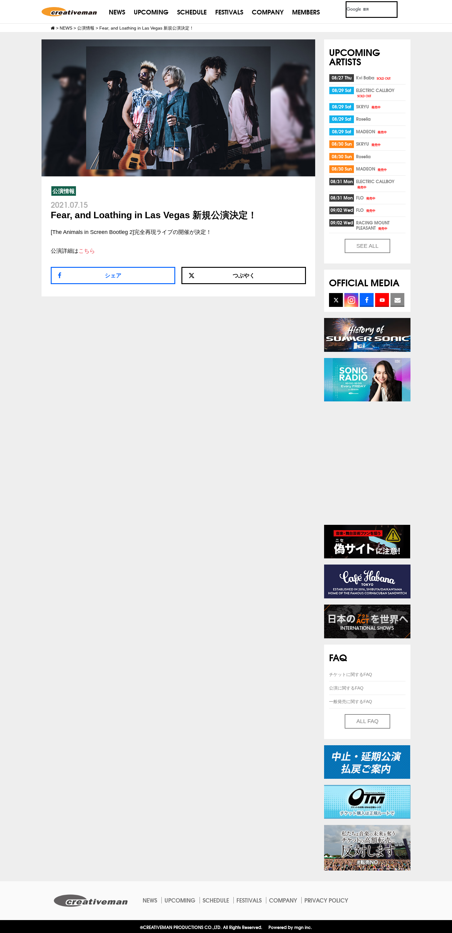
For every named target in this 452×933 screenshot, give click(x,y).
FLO (365, 197)
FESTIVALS (229, 11)
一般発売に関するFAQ (350, 701)
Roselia (363, 118)
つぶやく (244, 275)
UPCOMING (151, 11)
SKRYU (368, 106)
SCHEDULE (192, 11)
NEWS (117, 11)
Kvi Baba (373, 77)
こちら (86, 251)
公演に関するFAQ (346, 688)
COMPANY (267, 11)
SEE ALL (367, 246)
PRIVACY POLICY (326, 900)
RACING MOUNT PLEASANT (373, 225)
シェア (113, 275)
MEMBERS (306, 11)
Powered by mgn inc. (290, 927)
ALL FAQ (367, 721)
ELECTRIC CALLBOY (375, 92)
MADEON (371, 131)
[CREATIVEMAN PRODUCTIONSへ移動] (53, 28)
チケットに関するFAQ (350, 674)
